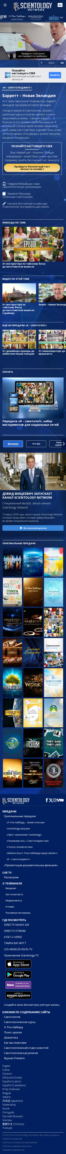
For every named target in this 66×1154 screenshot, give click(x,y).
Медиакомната (13, 900)
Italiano (6, 1097)
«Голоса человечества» (20, 846)
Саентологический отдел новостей (26, 1048)
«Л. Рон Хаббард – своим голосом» (26, 822)
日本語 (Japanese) (12, 1101)
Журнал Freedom (14, 1058)
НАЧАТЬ (55, 75)
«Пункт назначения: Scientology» (24, 834)
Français (7, 1128)
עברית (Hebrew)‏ (11, 1089)
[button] (2, 444)
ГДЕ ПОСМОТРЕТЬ (14, 920)
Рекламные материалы (17, 912)
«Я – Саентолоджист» (18, 859)
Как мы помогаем (15, 1042)
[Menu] (5, 5)
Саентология (12, 1017)
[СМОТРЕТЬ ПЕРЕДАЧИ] (12, 562)
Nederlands (9, 1104)
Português (8, 1112)
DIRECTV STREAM (15, 931)
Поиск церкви (13, 1032)
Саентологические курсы (19, 1022)
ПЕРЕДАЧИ (9, 811)
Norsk (5, 1108)
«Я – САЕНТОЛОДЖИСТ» (17, 87)
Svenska (7, 1120)
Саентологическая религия (21, 1053)
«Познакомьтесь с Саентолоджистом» (28, 840)
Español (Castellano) (14, 1085)
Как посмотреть (14, 894)
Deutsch (7, 1073)
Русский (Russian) (12, 1116)
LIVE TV (7, 872)
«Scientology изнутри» (18, 828)
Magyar (6, 1093)
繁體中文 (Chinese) (13, 1124)
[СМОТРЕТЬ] (53, 592)
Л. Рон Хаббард (13, 1027)
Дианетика (11, 1037)
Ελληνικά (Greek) (12, 1077)
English (6, 1066)
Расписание (11, 877)
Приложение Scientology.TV (21, 955)
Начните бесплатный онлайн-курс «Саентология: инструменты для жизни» (25, 205)
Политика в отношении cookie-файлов (19, 1142)
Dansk (6, 1070)
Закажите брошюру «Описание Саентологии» (17, 195)
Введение (10, 888)
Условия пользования (12, 1138)
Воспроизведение (35, 528)
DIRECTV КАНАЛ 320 (16, 925)
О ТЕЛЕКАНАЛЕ (12, 883)
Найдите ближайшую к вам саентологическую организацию (21, 185)
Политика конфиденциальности (17, 1146)
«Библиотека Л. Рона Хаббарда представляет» (32, 853)
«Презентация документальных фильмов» (31, 865)
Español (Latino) (11, 1081)
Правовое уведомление (13, 1150)
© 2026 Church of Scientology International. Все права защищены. (31, 1135)
